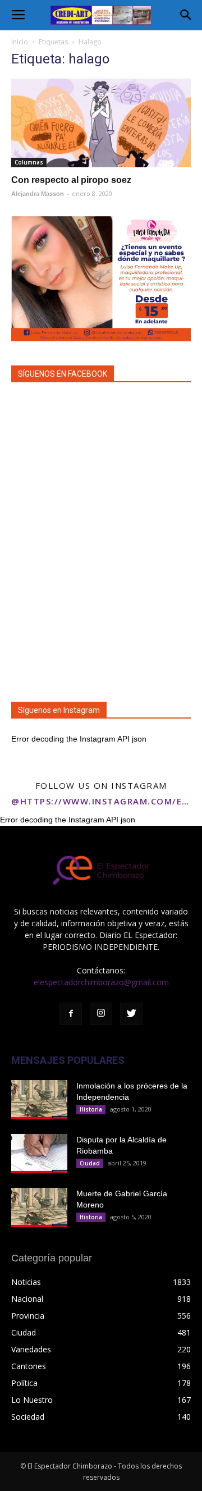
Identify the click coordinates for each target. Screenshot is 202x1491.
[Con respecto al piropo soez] (101, 123)
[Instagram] (101, 1014)
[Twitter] (131, 1014)
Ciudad (90, 1163)
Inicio (19, 42)
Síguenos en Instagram (59, 710)
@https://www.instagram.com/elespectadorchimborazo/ (101, 801)
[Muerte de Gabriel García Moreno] (39, 1207)
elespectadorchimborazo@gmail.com (101, 982)
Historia (91, 1109)
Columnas (29, 162)
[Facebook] (70, 1014)
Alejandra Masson (37, 193)
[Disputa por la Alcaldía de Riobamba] (39, 1153)
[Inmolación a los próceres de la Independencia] (39, 1099)
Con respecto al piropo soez (71, 180)
